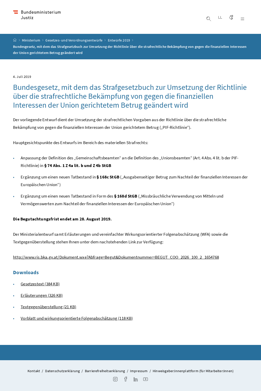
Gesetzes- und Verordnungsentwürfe (74, 40)
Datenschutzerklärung (62, 371)
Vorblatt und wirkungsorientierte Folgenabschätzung (77, 318)
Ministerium (31, 40)
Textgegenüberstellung (48, 307)
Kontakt (34, 371)
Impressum (139, 371)
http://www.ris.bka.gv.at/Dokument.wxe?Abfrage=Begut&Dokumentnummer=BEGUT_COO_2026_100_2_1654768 (116, 257)
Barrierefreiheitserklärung (105, 371)
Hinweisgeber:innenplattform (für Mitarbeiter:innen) (193, 371)
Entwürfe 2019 (119, 40)
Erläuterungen (42, 295)
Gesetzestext (40, 284)
